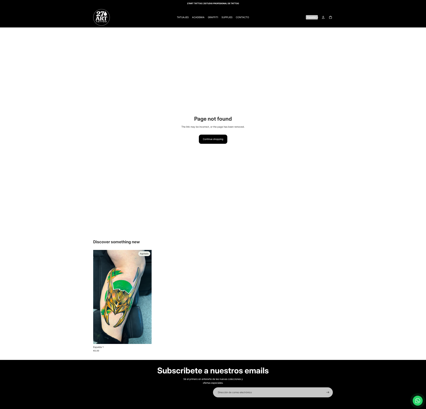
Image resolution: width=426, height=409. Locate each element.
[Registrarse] (327, 392)
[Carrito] (330, 17)
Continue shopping (213, 139)
